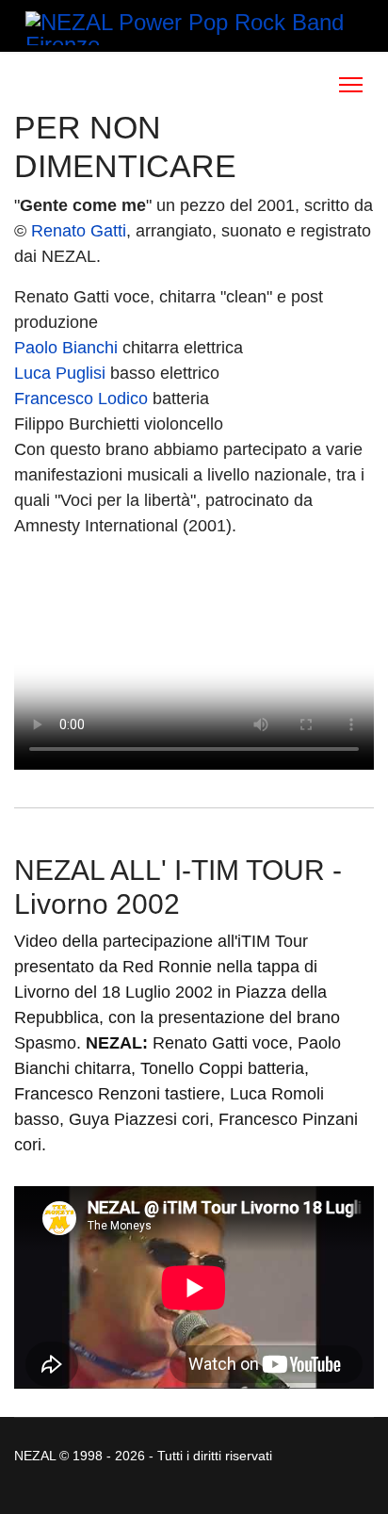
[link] (78, 230)
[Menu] (351, 85)
